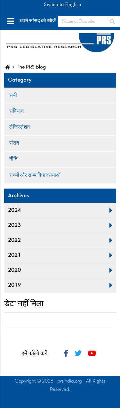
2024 (14, 210)
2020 (14, 270)
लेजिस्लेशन (19, 127)
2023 (14, 225)
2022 (14, 240)
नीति (13, 159)
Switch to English (62, 4)
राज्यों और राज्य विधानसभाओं (34, 175)
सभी (13, 95)
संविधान (16, 111)
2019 (14, 285)
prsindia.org (69, 381)
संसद (14, 143)
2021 (14, 255)
